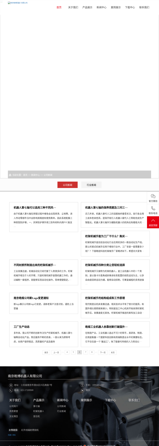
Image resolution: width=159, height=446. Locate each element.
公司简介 (13, 406)
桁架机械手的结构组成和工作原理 (105, 298)
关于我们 (73, 7)
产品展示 (87, 7)
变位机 (36, 416)
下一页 (103, 353)
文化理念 (13, 416)
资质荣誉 (13, 411)
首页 (59, 7)
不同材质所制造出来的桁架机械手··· (35, 265)
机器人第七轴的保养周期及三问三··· (106, 207)
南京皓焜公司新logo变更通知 (31, 298)
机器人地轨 (12, 435)
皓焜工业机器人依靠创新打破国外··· (106, 326)
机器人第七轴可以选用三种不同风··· (35, 207)
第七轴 (36, 406)
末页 (113, 353)
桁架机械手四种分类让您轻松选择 (105, 265)
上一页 (56, 353)
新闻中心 (102, 7)
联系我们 (144, 7)
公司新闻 (48, 175)
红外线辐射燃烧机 (30, 430)
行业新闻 (91, 185)
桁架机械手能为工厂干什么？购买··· (106, 236)
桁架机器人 (38, 411)
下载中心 (130, 7)
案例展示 (116, 7)
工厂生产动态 (22, 326)
